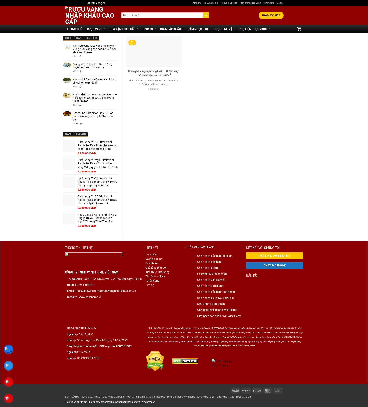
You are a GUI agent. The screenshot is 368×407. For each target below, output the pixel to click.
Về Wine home (211, 3)
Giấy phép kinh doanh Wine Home (217, 309)
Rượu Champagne (91, 397)
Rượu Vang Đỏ (243, 397)
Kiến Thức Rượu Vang (250, 3)
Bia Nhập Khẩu (170, 29)
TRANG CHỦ (74, 29)
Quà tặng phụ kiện (156, 267)
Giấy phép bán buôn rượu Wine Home (219, 315)
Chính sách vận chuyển (211, 279)
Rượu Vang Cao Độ (166, 397)
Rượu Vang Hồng (186, 397)
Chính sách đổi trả (208, 267)
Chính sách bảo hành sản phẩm (216, 291)
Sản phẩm (151, 263)
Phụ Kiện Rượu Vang (253, 29)
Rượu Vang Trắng (225, 397)
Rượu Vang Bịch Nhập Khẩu (140, 397)
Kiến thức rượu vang (157, 272)
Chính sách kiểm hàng (210, 285)
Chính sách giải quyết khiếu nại (215, 297)
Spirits (148, 29)
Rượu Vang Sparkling (113, 397)
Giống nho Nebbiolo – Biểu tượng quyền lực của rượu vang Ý (92, 66)
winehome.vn (148, 402)
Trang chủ (196, 3)
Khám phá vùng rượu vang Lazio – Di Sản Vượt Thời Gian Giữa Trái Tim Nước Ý (153, 73)
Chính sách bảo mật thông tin (214, 255)
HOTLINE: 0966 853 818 (274, 255)
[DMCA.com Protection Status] (155, 360)
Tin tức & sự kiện (155, 276)
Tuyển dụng (268, 3)
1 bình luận (81, 71)
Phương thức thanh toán (212, 273)
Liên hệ (280, 3)
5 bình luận (81, 56)
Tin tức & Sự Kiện (228, 3)
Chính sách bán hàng (209, 261)
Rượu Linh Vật (224, 29)
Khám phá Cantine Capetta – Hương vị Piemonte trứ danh (94, 81)
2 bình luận (80, 124)
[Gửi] (206, 15)
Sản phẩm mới (72, 397)
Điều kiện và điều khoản (211, 303)
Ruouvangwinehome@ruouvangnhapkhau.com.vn (114, 402)
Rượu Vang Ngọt (205, 397)
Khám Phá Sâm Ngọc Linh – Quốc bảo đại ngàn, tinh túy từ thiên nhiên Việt (94, 116)
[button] (299, 29)
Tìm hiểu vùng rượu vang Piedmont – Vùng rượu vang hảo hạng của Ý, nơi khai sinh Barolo (95, 49)
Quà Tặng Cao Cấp (123, 29)
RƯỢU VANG (95, 29)
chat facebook (275, 265)
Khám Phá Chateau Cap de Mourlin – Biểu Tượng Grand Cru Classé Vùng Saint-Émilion (95, 98)
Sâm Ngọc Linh (198, 29)
